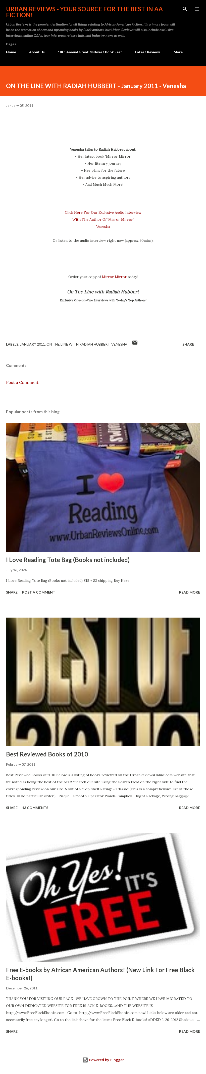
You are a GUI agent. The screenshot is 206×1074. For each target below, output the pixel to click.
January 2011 (32, 344)
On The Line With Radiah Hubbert (78, 344)
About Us (37, 52)
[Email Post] (135, 344)
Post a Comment (22, 382)
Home (11, 52)
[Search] (185, 9)
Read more (189, 592)
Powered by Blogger (106, 1059)
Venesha (119, 344)
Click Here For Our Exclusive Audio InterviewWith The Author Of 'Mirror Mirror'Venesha (103, 219)
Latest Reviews (148, 52)
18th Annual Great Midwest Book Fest (90, 52)
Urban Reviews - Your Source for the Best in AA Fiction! (84, 12)
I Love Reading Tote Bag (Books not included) (68, 559)
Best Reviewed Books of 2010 (47, 754)
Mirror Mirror (114, 277)
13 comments (35, 808)
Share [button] (188, 344)
